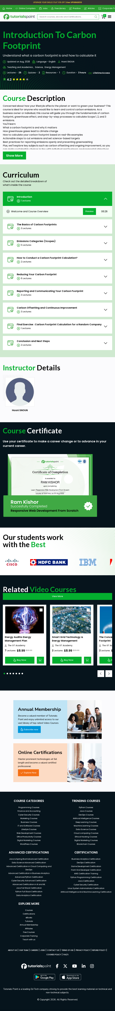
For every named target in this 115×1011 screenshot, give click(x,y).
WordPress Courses (29, 844)
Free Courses (29, 932)
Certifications (29, 914)
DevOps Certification (86, 862)
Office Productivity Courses (29, 836)
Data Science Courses (86, 829)
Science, (39, 67)
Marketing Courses (28, 818)
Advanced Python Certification (29, 877)
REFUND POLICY (99, 950)
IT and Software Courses (29, 825)
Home (7, 8)
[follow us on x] (65, 966)
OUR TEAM (23, 950)
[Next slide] (108, 673)
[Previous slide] (100, 673)
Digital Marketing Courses (29, 840)
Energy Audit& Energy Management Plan (18, 638)
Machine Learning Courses (86, 825)
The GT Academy (16, 645)
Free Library (59, 8)
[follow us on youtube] (74, 966)
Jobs (44, 8)
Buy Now (21, 660)
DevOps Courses (86, 814)
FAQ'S (65, 954)
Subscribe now (31, 729)
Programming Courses (28, 807)
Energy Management (55, 67)
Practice (75, 8)
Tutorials (29, 921)
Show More (14, 155)
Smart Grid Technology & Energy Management (67, 638)
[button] (4, 673)
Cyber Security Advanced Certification (28, 880)
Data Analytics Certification (28, 895)
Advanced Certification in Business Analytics (29, 873)
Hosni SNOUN (67, 61)
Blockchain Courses (86, 844)
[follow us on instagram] (92, 966)
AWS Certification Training (86, 873)
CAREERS (34, 950)
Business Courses (29, 822)
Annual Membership (29, 925)
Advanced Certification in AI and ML (29, 884)
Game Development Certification (86, 866)
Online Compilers (26, 8)
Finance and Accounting (29, 811)
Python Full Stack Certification (28, 891)
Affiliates (29, 928)
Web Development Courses (29, 833)
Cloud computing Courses (86, 833)
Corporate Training (29, 936)
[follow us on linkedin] (84, 966)
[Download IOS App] (70, 977)
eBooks (29, 917)
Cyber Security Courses (29, 814)
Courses (29, 910)
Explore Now (30, 772)
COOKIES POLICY (53, 954)
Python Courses (86, 807)
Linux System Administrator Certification (86, 888)
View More (57, 596)
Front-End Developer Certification (86, 870)
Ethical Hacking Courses (86, 836)
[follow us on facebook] (57, 966)
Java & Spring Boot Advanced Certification (29, 859)
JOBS (42, 950)
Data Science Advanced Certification (29, 862)
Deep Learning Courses (86, 822)
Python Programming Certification (86, 877)
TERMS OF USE (67, 950)
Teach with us (29, 939)
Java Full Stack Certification (29, 888)
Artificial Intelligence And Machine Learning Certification (86, 892)
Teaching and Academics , (20, 67)
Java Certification (86, 881)
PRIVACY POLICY (83, 950)
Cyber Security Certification (86, 884)
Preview (90, 211)
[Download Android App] (44, 977)
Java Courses (86, 811)
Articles (90, 8)
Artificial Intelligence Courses (86, 818)
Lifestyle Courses (29, 829)
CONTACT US (53, 950)
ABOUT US (12, 950)
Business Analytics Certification (86, 859)
